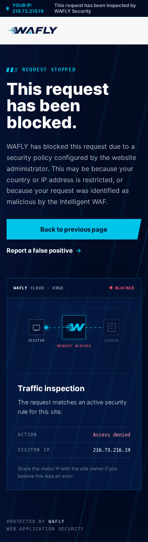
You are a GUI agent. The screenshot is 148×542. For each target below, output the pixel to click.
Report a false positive (40, 250)
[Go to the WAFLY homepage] (33, 30)
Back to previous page (73, 229)
